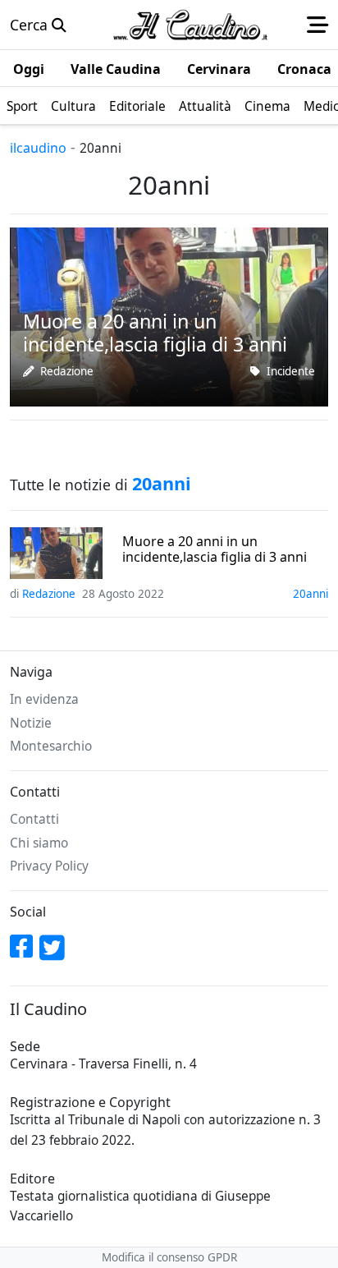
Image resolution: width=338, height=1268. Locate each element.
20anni (310, 593)
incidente (291, 371)
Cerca (31, 24)
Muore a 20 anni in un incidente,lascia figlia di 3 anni (214, 549)
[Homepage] (190, 24)
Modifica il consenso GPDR (169, 1257)
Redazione (67, 371)
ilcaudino (38, 148)
